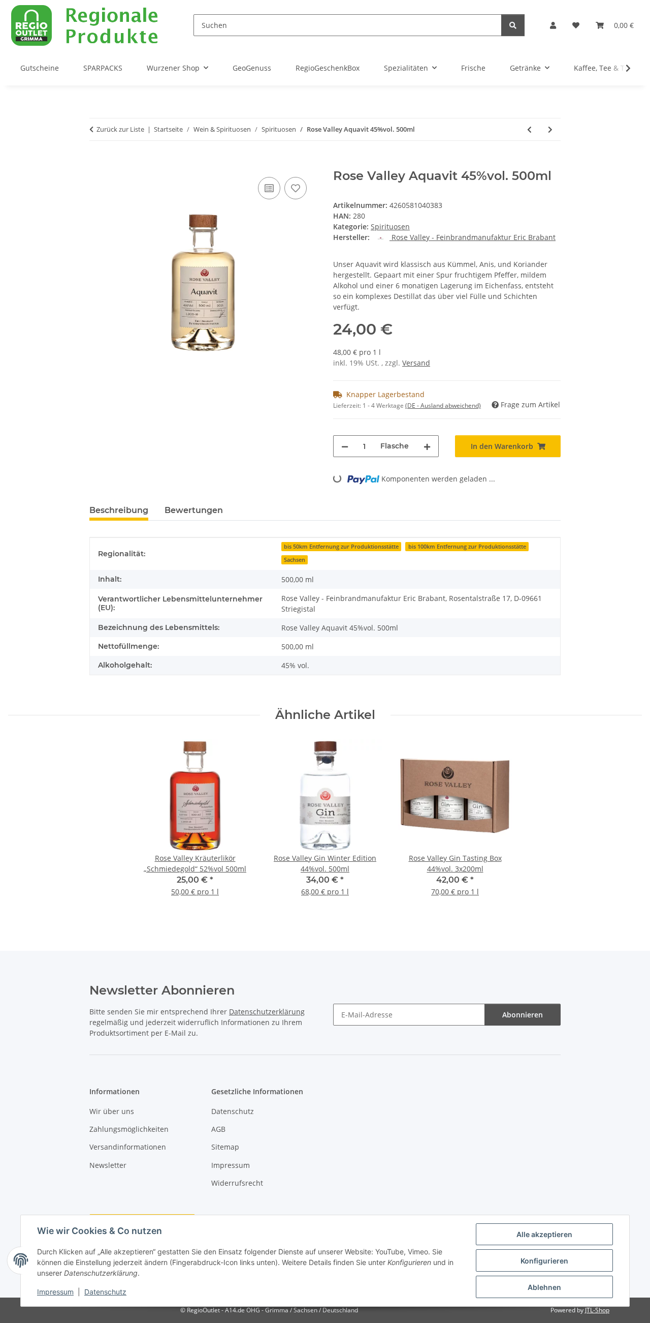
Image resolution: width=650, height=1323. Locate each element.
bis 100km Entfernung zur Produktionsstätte (467, 546)
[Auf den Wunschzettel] (295, 188)
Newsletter (107, 1165)
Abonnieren (522, 1014)
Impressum (55, 1291)
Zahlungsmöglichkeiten (129, 1129)
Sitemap (225, 1147)
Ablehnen (544, 1287)
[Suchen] (513, 25)
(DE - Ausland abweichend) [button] (443, 405)
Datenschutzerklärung (267, 1011)
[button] (553, 25)
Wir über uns (111, 1111)
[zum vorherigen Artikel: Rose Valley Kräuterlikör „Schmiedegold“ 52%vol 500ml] (529, 129)
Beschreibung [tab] (118, 510)
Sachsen (294, 559)
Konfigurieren (544, 1260)
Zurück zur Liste (120, 129)
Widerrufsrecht (237, 1183)
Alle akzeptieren (544, 1234)
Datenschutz (105, 1291)
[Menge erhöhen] (427, 446)
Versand (416, 363)
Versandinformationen (127, 1147)
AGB (218, 1129)
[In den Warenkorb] (97, 163)
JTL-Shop (597, 1310)
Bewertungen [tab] (194, 510)
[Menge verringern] (345, 446)
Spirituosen (390, 226)
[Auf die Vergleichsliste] (269, 188)
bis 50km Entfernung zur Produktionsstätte (341, 546)
